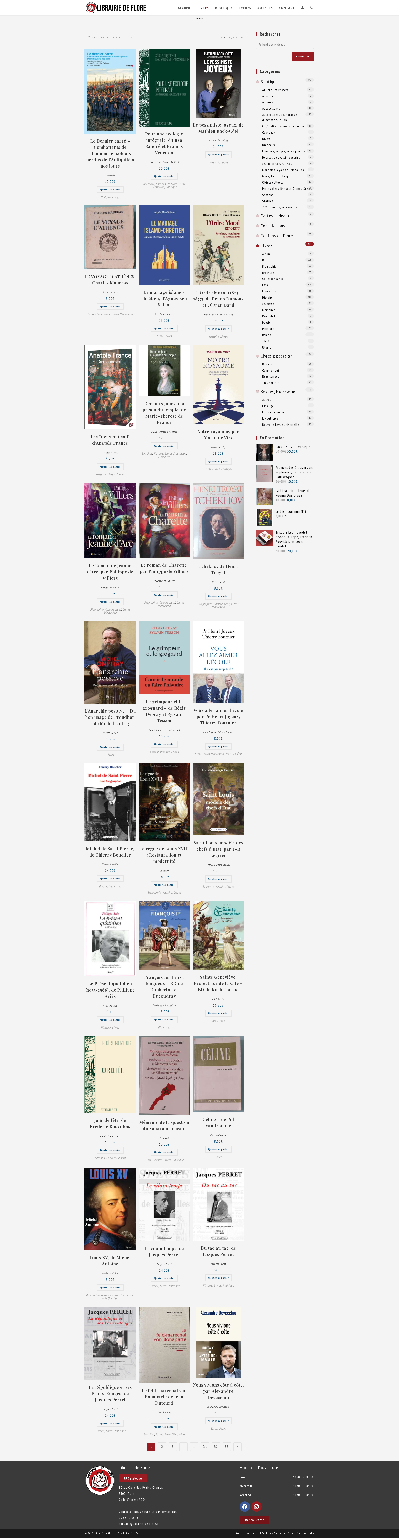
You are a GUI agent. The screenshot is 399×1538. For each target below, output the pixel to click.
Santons (267, 195)
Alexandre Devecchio (218, 1406)
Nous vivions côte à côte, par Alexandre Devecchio (218, 1391)
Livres (115, 197)
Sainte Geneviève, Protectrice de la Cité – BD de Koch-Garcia (218, 983)
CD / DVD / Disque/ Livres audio (283, 126)
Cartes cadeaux (275, 215)
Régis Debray (156, 729)
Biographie (97, 609)
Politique (171, 187)
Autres (266, 399)
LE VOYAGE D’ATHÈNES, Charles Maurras (110, 280)
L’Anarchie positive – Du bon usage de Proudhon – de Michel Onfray (110, 717)
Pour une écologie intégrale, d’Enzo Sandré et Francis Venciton (164, 143)
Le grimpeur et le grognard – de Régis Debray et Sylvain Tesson (164, 711)
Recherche (302, 56)
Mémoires (164, 457)
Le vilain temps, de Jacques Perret (164, 1251)
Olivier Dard (226, 314)
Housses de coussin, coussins (281, 157)
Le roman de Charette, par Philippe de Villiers (164, 568)
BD (159, 1027)
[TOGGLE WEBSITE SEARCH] (312, 7)
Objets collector (273, 182)
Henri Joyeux (209, 732)
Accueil (240, 1533)
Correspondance (160, 752)
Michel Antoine (110, 1273)
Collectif (110, 175)
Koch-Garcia (218, 999)
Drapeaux (268, 145)
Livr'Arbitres (270, 418)
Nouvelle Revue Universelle (280, 424)
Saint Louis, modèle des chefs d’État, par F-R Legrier (218, 849)
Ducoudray (170, 1005)
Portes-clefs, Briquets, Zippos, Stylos (287, 188)
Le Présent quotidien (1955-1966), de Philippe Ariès (110, 990)
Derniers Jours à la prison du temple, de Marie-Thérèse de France (164, 413)
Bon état (147, 454)
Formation (157, 187)
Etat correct (102, 314)
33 (227, 1446)
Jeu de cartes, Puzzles (277, 163)
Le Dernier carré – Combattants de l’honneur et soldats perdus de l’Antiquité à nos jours (110, 153)
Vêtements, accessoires (281, 207)
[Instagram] (256, 1506)
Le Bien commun (273, 412)
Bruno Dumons (211, 314)
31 (205, 1446)
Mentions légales (305, 1533)
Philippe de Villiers (110, 587)
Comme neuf (113, 609)
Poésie (266, 322)
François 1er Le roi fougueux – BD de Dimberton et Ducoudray (164, 986)
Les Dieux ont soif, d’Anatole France (110, 440)
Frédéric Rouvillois (110, 1135)
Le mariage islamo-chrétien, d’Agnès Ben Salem (164, 298)
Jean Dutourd (164, 1412)
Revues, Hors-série (278, 391)
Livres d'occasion (122, 314)
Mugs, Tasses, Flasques (277, 176)
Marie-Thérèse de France (164, 431)
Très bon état (233, 754)
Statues (267, 201)
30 (229, 37)
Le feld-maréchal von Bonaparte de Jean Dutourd (164, 1397)
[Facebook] (245, 1506)
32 (216, 1446)
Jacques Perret (164, 1264)
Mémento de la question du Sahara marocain (164, 1125)
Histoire (106, 197)
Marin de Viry (218, 447)
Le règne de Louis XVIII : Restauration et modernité (164, 855)
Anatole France (110, 452)
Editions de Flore (166, 184)
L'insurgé (268, 406)
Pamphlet (268, 316)
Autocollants (271, 108)
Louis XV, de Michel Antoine (110, 1260)
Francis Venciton (171, 162)
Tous (240, 37)
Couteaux (268, 132)
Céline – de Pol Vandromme (218, 1122)
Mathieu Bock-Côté (218, 140)
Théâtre (267, 341)
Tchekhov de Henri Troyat (218, 569)
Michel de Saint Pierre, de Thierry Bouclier (110, 852)
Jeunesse (268, 304)
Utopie (266, 347)
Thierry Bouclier (110, 864)
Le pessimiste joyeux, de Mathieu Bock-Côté (218, 128)
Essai (182, 184)
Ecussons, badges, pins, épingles (283, 151)
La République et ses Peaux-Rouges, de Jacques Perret (110, 1393)
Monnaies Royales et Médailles (283, 170)
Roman (120, 474)
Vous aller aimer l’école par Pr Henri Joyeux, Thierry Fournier (218, 716)
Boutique (269, 81)
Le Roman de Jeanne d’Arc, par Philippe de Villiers (110, 572)
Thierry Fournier (225, 732)
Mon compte (252, 1533)
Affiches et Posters (275, 90)
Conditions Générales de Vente (277, 1533)
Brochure (148, 184)
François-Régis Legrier (218, 864)
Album (266, 254)
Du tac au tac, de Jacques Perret (218, 1251)
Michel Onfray (110, 732)
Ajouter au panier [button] (110, 189)
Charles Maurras (110, 292)
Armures (267, 102)
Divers (266, 139)
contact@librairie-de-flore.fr (139, 1524)
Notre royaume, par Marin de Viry (218, 434)
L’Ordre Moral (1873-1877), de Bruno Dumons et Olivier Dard (218, 299)
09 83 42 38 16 (129, 1518)
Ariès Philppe (110, 1005)
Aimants (267, 96)
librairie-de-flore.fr (105, 1533)
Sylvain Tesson (172, 729)
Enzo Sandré (155, 162)
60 (234, 37)
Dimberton (158, 1005)
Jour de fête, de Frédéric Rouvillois (110, 1123)
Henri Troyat (218, 581)
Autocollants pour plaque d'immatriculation (279, 117)
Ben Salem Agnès (164, 314)
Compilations (273, 225)
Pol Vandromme (218, 1135)
